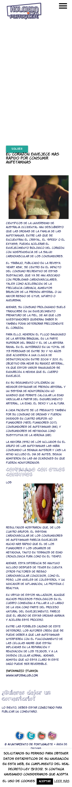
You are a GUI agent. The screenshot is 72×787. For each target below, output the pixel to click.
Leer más (61, 781)
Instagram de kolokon (52, 736)
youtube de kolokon (42, 736)
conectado (46, 708)
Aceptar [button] (45, 781)
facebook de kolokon (20, 736)
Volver (17, 149)
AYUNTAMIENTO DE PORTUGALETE (30, 744)
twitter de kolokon (31, 736)
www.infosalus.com (22, 675)
